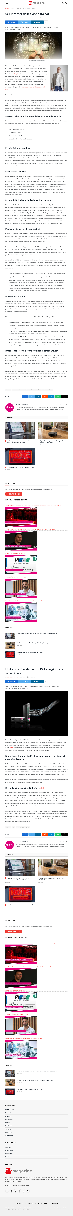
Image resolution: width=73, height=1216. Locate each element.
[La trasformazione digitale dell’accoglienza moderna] (20, 456)
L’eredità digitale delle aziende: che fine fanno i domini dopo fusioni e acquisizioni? (19, 441)
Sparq (50, 390)
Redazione (8, 1157)
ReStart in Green (9, 1109)
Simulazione (8, 1116)
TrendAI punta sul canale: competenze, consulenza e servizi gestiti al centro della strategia (30, 529)
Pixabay (42, 60)
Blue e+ (8, 827)
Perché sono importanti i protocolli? (15, 553)
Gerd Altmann (35, 60)
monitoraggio (20, 827)
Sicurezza (7, 1122)
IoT (38, 390)
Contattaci (8, 1147)
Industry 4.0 (8, 1132)
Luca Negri (44, 390)
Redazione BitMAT (12, 18)
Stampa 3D (8, 1113)
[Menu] (7, 3)
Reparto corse (8, 1125)
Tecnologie (8, 1129)
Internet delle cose (18, 390)
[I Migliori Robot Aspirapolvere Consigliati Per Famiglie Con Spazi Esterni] (53, 430)
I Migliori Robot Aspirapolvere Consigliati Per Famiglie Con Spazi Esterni (51, 441)
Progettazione (9, 1119)
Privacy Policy (8, 1153)
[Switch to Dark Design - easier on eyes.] (63, 3)
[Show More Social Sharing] (46, 22)
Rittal (11, 747)
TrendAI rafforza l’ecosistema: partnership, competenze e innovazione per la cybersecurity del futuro (33, 505)
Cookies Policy (9, 1150)
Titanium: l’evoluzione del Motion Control (16, 577)
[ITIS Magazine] (36, 3)
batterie (8, 390)
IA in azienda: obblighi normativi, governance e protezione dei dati (23, 601)
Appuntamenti (9, 1135)
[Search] (66, 3)
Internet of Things (30, 390)
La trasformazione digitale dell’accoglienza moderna (21, 467)
